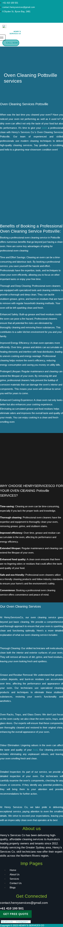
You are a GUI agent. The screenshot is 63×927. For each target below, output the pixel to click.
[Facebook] (29, 19)
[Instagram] (34, 19)
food (35, 750)
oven (44, 128)
